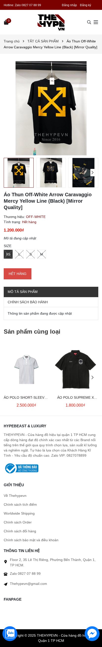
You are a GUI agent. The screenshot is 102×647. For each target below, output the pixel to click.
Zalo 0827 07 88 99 (28, 5)
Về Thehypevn (15, 496)
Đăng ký (85, 5)
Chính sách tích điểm (20, 504)
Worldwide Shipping (19, 513)
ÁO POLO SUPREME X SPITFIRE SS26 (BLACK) (75, 397)
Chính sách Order (18, 522)
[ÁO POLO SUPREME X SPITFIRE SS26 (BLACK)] (75, 369)
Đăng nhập (69, 5)
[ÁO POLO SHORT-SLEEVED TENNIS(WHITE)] (26, 369)
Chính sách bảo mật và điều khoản (31, 540)
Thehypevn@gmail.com (28, 584)
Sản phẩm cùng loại (32, 331)
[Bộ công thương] (21, 468)
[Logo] (51, 22)
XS (8, 254)
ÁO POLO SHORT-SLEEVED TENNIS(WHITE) (26, 397)
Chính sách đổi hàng (20, 531)
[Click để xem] (51, 108)
